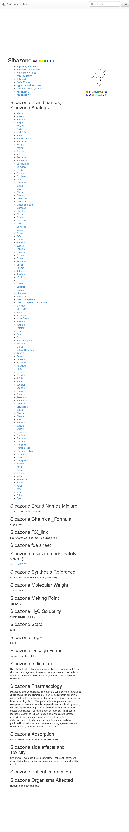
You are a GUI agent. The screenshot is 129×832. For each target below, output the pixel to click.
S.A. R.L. (21, 378)
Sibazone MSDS (18, 564)
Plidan (20, 337)
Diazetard (21, 210)
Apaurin (20, 135)
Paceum (21, 321)
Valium (20, 476)
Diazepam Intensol (26, 204)
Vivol (19, 492)
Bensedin (21, 157)
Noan (19, 312)
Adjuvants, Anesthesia (28, 66)
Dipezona (21, 220)
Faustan (21, 248)
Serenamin (22, 400)
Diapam (20, 192)
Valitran (20, 473)
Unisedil (20, 457)
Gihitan (20, 264)
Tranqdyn (21, 438)
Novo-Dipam (23, 318)
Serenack (21, 397)
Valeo (19, 466)
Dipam (20, 217)
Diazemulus (22, 201)
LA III (19, 277)
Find (125, 4)
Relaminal (21, 362)
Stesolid (20, 425)
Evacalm (21, 245)
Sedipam (21, 387)
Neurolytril (22, 308)
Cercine (20, 169)
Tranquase (22, 441)
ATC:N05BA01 (24, 91)
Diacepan (21, 182)
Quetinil (20, 353)
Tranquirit (21, 444)
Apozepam (22, 141)
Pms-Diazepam (24, 340)
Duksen (20, 229)
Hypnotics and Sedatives (29, 85)
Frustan (20, 258)
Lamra (20, 283)
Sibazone (21, 416)
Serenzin (21, 403)
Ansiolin (20, 128)
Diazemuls (22, 198)
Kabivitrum (22, 270)
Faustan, (21, 252)
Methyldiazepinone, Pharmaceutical (34, 302)
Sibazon (21, 413)
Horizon (20, 267)
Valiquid (20, 469)
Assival (20, 147)
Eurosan (21, 242)
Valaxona (21, 463)
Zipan (19, 498)
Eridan (20, 239)
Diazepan (21, 207)
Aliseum (20, 116)
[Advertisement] (64, 31)
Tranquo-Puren (24, 447)
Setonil (20, 409)
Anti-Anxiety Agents (26, 72)
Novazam (21, 315)
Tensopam (22, 432)
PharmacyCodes (16, 4)
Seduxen (21, 394)
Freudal (20, 255)
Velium (20, 485)
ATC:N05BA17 (24, 94)
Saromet (21, 381)
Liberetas (21, 293)
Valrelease (22, 479)
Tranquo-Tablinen (25, 450)
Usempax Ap (23, 460)
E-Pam (20, 236)
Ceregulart (22, 173)
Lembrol (21, 286)
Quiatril (20, 356)
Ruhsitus (21, 375)
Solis (19, 419)
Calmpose (22, 166)
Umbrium (21, 454)
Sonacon (21, 422)
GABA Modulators (25, 82)
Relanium (21, 365)
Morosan (21, 305)
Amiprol (20, 122)
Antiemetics (22, 79)
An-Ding (21, 125)
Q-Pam (20, 346)
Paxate (20, 330)
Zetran (20, 495)
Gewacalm (22, 261)
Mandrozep (22, 296)
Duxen (20, 233)
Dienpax (21, 214)
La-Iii (19, 280)
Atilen (19, 154)
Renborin (21, 372)
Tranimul (21, 435)
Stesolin (20, 428)
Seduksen (21, 390)
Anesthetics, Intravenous (29, 69)
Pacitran (21, 324)
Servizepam (22, 406)
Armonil (20, 144)
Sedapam (21, 384)
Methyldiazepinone (26, 299)
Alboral (20, 113)
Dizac (19, 223)
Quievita (21, 359)
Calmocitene (23, 163)
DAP (19, 179)
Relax (19, 368)
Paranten (21, 327)
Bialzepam (22, 160)
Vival (19, 488)
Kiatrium (21, 274)
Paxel (19, 334)
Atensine (21, 151)
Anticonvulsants (24, 75)
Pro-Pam (21, 343)
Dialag (20, 185)
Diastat (20, 195)
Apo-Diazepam (24, 138)
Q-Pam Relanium (25, 349)
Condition (21, 176)
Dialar (19, 188)
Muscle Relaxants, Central (30, 88)
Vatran (20, 482)
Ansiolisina (22, 132)
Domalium (22, 226)
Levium (20, 289)
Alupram (21, 119)
